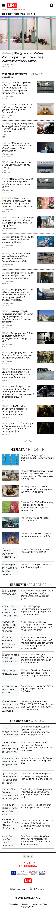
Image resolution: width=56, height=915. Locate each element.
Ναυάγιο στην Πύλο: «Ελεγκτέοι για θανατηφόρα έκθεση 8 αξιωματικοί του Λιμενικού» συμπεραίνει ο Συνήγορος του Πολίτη (16, 87)
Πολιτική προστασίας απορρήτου (34, 904)
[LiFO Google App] (18, 890)
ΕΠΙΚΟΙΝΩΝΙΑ (28, 866)
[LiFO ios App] (38, 890)
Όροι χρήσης (14, 904)
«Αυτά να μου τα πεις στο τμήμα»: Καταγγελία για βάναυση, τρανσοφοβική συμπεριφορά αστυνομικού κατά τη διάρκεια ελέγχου (18, 391)
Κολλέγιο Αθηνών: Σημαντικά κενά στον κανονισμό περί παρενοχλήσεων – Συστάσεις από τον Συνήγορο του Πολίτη (17, 316)
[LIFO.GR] (12, 6)
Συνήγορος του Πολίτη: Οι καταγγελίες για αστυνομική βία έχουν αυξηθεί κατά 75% (18, 355)
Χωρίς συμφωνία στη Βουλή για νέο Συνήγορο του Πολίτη (16, 165)
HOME (4, 10)
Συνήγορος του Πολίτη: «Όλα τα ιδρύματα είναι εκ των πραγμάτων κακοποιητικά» (18, 275)
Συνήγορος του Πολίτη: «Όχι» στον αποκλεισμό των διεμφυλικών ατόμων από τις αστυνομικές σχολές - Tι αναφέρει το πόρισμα (18, 294)
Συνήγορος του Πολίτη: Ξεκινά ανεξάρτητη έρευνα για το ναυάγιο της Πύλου (18, 239)
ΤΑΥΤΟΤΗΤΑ (28, 863)
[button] (3, 5)
